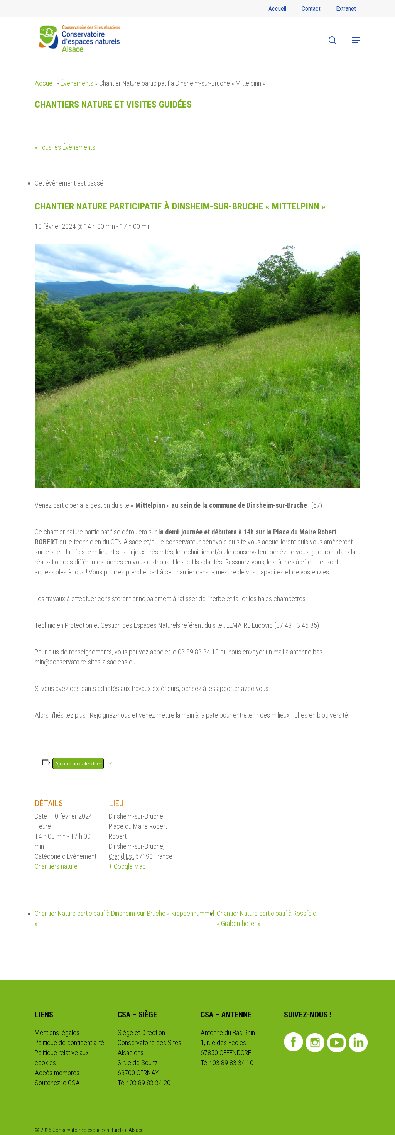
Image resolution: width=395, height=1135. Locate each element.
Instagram (315, 1042)
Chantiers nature (56, 866)
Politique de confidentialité (69, 1043)
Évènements (77, 83)
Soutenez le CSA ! (59, 1083)
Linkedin (358, 1042)
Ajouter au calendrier (78, 764)
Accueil (45, 83)
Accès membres (57, 1073)
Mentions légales (57, 1033)
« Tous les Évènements (65, 147)
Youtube (337, 1042)
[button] (356, 40)
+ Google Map (127, 866)
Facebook (294, 1042)
